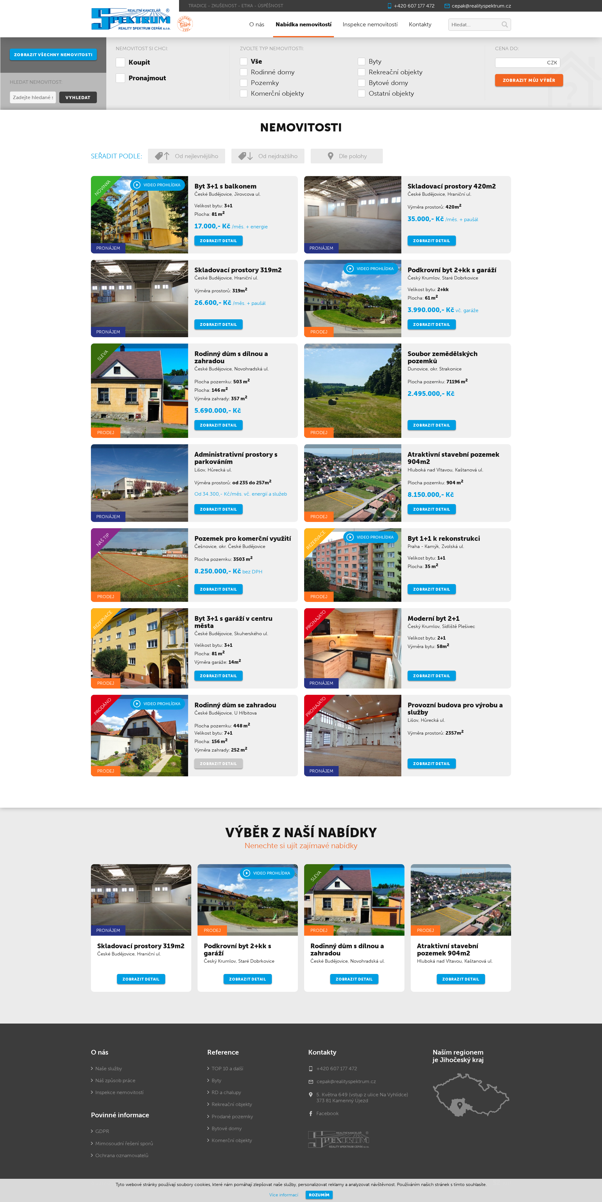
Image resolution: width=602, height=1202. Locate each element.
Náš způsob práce (115, 1080)
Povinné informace (120, 1115)
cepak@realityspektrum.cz (481, 6)
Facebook (327, 1113)
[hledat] (505, 25)
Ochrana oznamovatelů (121, 1155)
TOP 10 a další (227, 1069)
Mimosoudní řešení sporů (124, 1143)
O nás (256, 24)
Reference (223, 1052)
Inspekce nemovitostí (370, 24)
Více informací (283, 1195)
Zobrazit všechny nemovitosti (53, 54)
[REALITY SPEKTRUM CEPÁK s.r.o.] (130, 19)
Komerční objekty (277, 93)
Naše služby (108, 1069)
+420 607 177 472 (414, 6)
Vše (256, 61)
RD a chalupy (226, 1092)
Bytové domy (388, 83)
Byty (375, 61)
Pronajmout (147, 78)
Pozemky (265, 83)
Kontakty (420, 24)
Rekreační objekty (395, 72)
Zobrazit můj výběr (529, 80)
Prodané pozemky (232, 1117)
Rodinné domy (272, 72)
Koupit (139, 62)
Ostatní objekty (391, 93)
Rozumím (319, 1194)
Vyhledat (78, 97)
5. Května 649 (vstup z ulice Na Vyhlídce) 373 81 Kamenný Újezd (362, 1098)
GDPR (102, 1131)
